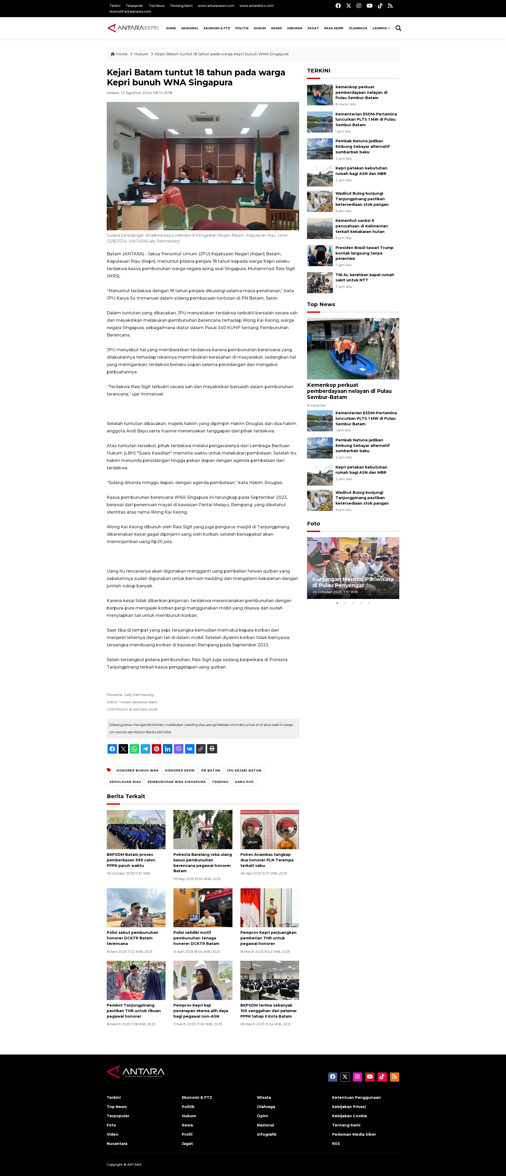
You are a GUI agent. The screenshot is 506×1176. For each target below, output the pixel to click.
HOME (171, 28)
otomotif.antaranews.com (130, 11)
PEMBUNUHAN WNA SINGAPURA (177, 782)
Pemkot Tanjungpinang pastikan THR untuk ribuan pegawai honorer (134, 1011)
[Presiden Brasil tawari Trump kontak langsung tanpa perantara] (320, 255)
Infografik (266, 1134)
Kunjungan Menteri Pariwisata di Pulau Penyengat (353, 582)
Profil (187, 1134)
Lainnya (380, 28)
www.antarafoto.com (257, 6)
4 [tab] (361, 603)
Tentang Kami (181, 6)
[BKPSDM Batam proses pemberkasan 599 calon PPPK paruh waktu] (136, 829)
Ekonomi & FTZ (217, 28)
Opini (262, 1116)
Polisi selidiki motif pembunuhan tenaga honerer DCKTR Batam (196, 938)
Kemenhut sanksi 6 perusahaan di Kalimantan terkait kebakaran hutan (361, 226)
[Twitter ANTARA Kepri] (348, 5)
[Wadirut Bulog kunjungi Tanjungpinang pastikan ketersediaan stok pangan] (320, 200)
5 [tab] (369, 603)
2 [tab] (345, 603)
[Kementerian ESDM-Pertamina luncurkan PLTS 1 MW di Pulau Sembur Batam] (320, 121)
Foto (313, 523)
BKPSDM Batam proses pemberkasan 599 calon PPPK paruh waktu (131, 860)
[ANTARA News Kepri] (133, 28)
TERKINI (318, 70)
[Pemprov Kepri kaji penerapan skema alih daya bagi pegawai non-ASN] (202, 980)
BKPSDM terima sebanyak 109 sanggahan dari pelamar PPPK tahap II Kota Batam (268, 1011)
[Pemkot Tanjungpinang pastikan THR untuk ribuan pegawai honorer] (136, 980)
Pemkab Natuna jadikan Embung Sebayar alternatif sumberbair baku (362, 146)
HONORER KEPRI (180, 770)
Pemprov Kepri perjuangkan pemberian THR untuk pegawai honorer (268, 938)
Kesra (276, 28)
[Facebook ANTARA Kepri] (338, 5)
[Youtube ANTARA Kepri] (370, 5)
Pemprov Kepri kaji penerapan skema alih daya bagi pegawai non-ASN (200, 1011)
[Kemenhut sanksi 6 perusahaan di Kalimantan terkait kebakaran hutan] (320, 228)
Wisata (264, 1097)
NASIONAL (189, 28)
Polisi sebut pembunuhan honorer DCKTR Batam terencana (132, 938)
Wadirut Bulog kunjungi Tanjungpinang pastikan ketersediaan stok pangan (362, 199)
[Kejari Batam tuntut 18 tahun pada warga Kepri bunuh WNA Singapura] (353, 348)
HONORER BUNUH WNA (137, 770)
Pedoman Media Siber (354, 1134)
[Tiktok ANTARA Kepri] (380, 5)
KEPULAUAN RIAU (125, 782)
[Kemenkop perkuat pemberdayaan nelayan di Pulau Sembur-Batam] (320, 94)
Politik (242, 28)
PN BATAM (211, 770)
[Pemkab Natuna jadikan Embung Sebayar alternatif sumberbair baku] (320, 148)
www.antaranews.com (216, 6)
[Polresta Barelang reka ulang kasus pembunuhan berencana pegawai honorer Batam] (202, 829)
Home (122, 54)
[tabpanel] (353, 568)
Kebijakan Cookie (349, 1116)
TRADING (220, 782)
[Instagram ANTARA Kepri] (359, 5)
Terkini (114, 6)
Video (112, 1134)
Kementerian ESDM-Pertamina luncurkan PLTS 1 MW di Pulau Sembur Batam (366, 120)
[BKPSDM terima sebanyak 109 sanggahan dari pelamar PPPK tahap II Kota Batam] (269, 980)
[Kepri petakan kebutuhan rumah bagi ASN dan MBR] (320, 175)
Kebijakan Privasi (349, 1106)
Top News (156, 6)
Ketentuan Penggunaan (356, 1097)
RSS (336, 1143)
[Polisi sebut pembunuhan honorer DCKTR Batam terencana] (136, 907)
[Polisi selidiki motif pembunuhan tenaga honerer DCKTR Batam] (202, 907)
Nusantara (117, 1143)
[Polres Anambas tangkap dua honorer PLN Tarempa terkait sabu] (269, 829)
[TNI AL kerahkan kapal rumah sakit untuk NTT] (320, 282)
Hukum (260, 28)
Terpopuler (134, 6)
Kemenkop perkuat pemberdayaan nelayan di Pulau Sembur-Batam (361, 92)
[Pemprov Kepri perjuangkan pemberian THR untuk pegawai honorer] (269, 907)
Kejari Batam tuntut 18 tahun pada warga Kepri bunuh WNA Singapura (222, 54)
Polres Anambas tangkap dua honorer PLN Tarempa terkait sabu (267, 860)
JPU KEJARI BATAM (244, 770)
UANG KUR (244, 782)
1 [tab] (337, 603)
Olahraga (358, 28)
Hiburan (294, 28)
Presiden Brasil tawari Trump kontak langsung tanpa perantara (364, 253)
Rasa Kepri (333, 28)
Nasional (265, 1125)
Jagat (313, 28)
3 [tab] (353, 603)
